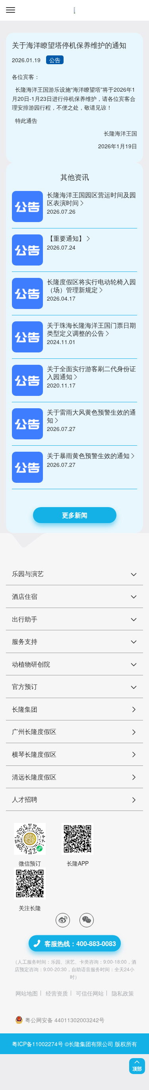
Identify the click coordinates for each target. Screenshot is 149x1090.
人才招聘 (24, 799)
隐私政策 (123, 993)
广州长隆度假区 (34, 731)
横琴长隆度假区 (34, 754)
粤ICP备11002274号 (37, 1044)
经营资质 (57, 993)
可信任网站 (90, 993)
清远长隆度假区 (34, 776)
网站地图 (26, 993)
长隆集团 (24, 709)
